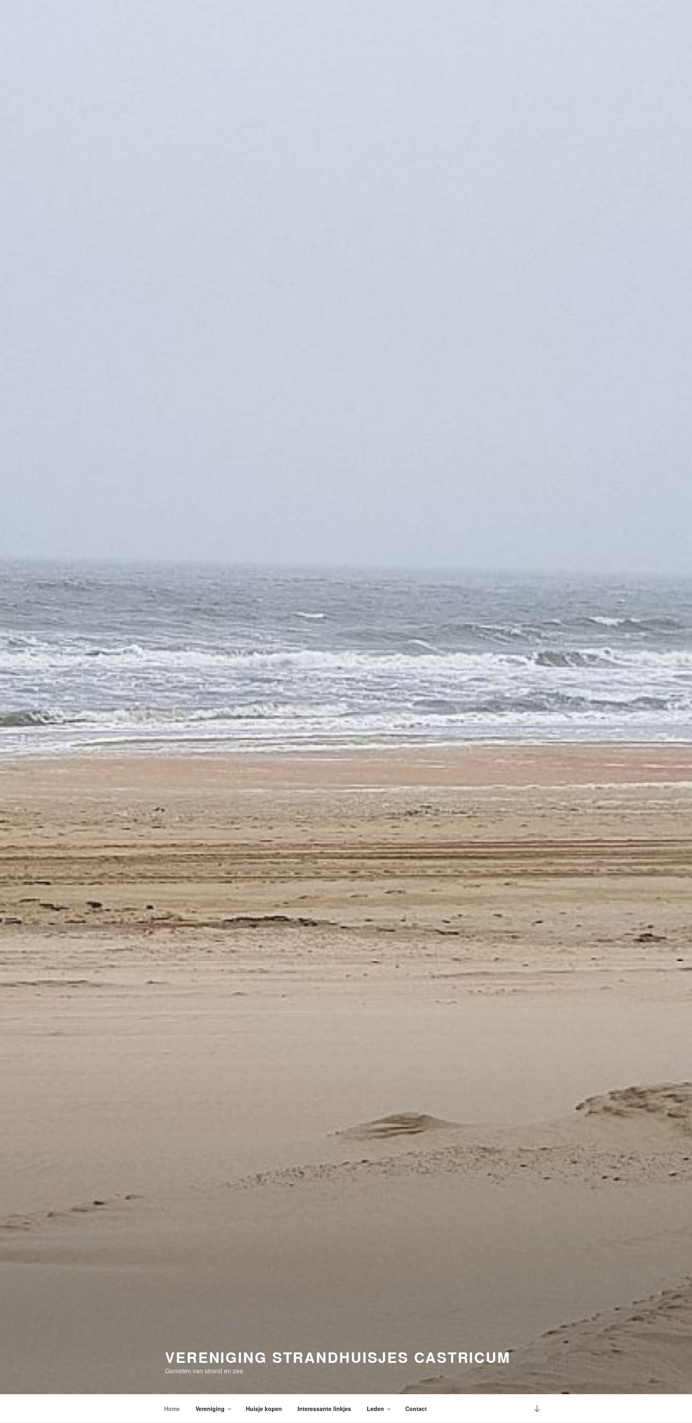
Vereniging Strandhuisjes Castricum (338, 1356)
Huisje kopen (264, 1409)
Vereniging (210, 1409)
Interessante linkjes (324, 1409)
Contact (416, 1409)
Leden (375, 1409)
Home (172, 1409)
